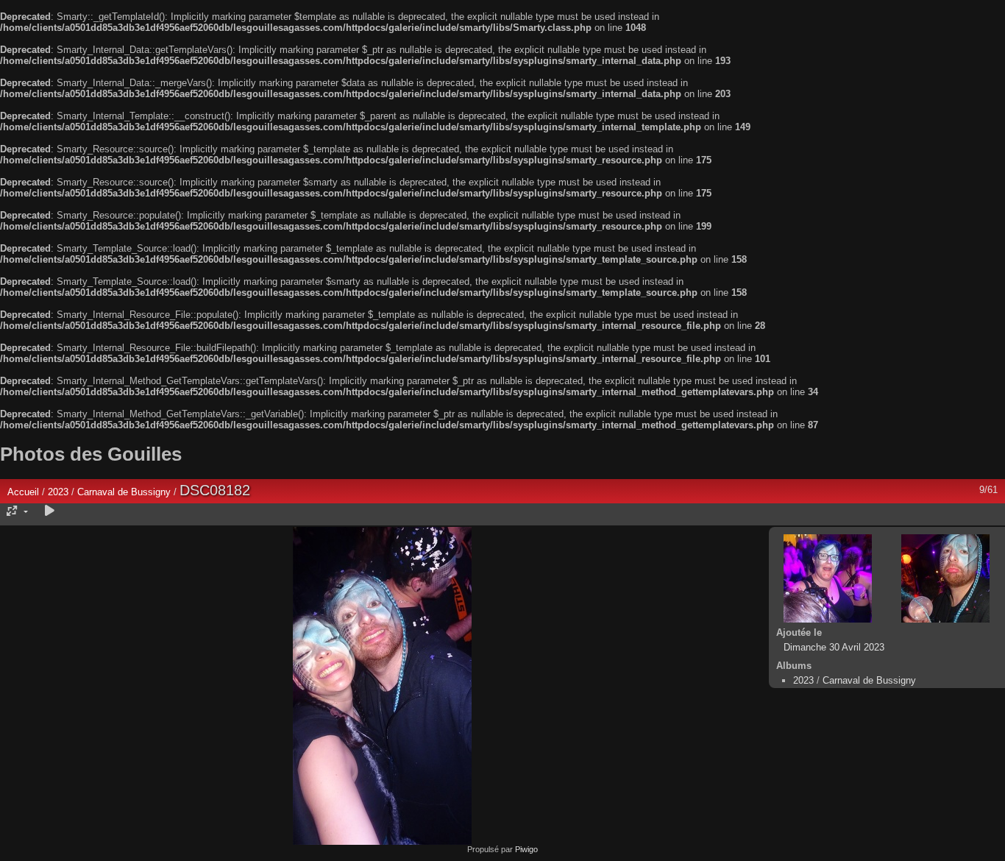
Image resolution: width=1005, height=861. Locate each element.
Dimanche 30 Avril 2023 (834, 647)
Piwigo (526, 849)
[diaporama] (49, 511)
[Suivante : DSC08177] (945, 578)
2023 (58, 491)
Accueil (23, 491)
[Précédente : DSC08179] (828, 578)
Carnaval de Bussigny (124, 491)
